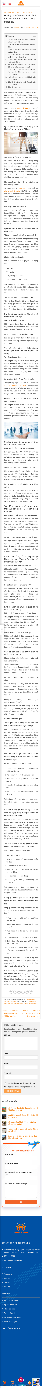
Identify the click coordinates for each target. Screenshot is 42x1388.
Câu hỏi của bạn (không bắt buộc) (16, 1184)
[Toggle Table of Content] (33, 36)
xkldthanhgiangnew (30, 27)
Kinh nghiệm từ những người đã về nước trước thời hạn (22, 78)
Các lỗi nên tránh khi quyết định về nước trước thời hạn (22, 83)
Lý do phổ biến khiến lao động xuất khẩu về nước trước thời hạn (22, 41)
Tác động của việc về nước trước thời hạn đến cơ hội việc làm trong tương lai (22, 66)
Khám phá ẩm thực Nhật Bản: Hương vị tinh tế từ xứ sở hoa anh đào (31, 1013)
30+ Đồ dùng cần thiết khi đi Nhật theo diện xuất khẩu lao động (10, 1013)
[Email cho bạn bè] (23, 992)
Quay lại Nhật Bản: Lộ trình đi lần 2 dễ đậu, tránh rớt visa (22, 1137)
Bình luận (8, 1035)
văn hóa (22, 188)
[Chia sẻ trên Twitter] (19, 992)
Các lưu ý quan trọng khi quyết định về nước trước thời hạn (22, 61)
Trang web (7, 1073)
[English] (4, 4)
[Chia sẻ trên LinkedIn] (31, 992)
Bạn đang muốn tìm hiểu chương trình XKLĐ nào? (19, 1174)
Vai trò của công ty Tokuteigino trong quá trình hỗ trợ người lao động (22, 56)
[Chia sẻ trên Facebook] (15, 992)
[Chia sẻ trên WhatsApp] (11, 992)
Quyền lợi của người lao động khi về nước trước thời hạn (22, 51)
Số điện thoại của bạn (12, 1163)
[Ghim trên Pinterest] (27, 992)
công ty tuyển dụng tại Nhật (15, 385)
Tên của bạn (9, 1155)
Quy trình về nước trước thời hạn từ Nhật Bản (22, 46)
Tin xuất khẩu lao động (12, 12)
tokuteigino (30, 1001)
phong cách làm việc (12, 191)
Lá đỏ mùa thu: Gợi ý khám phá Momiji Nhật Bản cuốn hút (23, 1109)
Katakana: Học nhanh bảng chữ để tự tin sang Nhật (23, 1130)
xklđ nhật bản (18, 1003)
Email (6, 1063)
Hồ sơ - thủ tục (26, 12)
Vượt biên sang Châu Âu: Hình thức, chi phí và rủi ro (23, 1116)
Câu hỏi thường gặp (14, 87)
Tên (6, 1053)
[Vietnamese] (10, 4)
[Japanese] (7, 4)
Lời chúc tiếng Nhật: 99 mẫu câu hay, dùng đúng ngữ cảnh (22, 1123)
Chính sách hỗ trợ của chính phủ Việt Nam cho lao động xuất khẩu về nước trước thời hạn (22, 72)
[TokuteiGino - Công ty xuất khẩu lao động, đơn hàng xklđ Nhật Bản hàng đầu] (21, 3)
